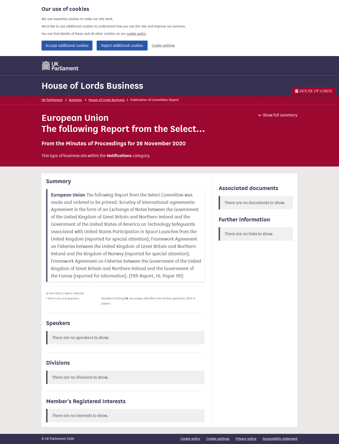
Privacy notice (246, 439)
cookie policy (136, 34)
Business (75, 100)
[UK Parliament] (60, 66)
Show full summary (280, 115)
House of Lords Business (92, 85)
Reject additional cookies (122, 45)
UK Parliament (52, 100)
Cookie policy (190, 439)
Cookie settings (163, 46)
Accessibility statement (280, 439)
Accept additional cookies (67, 45)
